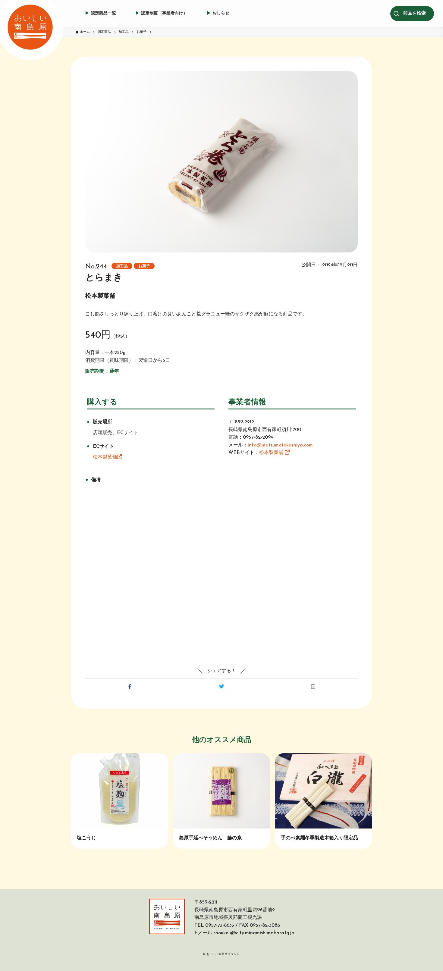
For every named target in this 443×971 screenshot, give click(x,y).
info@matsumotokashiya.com (280, 445)
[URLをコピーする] (313, 686)
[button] (129, 686)
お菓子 (144, 266)
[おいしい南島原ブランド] (30, 27)
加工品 (122, 266)
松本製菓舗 (105, 457)
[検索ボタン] (414, 14)
